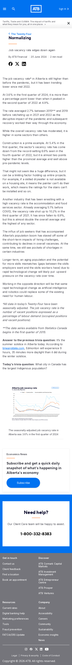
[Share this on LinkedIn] (23, 64)
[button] (4, 8)
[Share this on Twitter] (17, 64)
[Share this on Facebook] (10, 64)
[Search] (13, 8)
